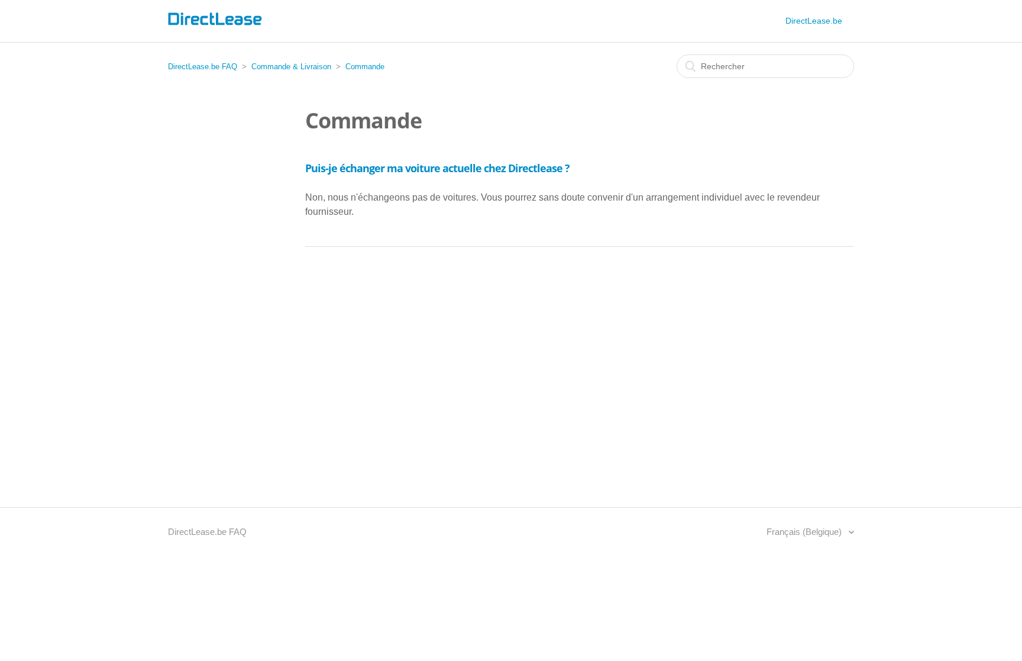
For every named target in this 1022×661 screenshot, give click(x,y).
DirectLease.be (813, 20)
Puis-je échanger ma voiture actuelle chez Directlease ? (437, 168)
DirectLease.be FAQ (202, 66)
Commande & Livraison (291, 66)
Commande (364, 66)
